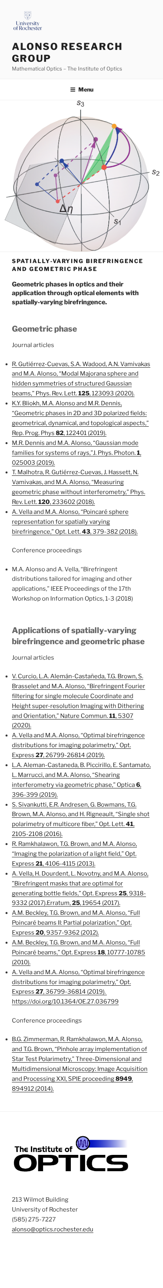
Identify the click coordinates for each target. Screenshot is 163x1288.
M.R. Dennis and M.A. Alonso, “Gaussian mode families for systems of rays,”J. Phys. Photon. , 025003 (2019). (76, 452)
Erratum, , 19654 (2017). (83, 902)
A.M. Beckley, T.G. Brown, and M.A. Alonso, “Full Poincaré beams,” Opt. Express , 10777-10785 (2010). (78, 952)
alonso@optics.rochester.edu (52, 1229)
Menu (85, 89)
